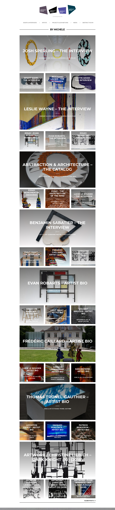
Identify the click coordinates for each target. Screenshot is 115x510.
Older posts (89, 500)
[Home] (57, 10)
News (75, 22)
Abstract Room (87, 22)
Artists (44, 22)
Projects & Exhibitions (60, 22)
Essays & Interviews (30, 22)
